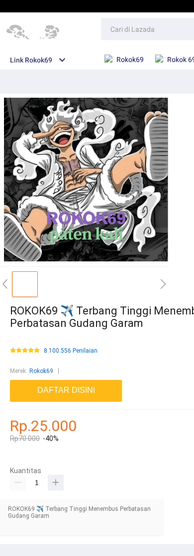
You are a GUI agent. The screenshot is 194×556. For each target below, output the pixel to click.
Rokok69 (41, 371)
